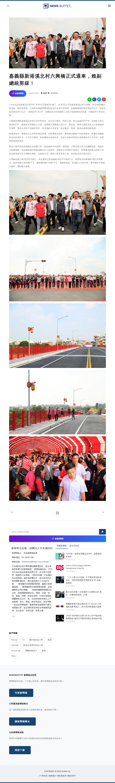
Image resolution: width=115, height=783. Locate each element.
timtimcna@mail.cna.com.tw (35, 561)
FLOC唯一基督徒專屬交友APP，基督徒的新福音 (84, 555)
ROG (13, 656)
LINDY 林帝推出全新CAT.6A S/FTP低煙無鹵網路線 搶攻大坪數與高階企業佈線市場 (84, 617)
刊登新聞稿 (21, 692)
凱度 (50, 640)
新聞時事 (54, 93)
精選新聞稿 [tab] (62, 545)
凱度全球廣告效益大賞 (33, 645)
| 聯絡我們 (71, 775)
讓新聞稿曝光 (22, 721)
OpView (15, 645)
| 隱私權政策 (61, 775)
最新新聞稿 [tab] (74, 545)
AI (24, 640)
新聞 (45, 93)
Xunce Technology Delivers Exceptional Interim (78, 567)
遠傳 (44, 650)
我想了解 (20, 750)
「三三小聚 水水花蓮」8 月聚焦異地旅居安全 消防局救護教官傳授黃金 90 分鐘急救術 (83, 580)
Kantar (14, 640)
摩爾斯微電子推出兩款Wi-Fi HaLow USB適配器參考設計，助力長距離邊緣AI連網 (83, 605)
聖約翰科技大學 (36, 640)
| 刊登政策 (43, 775)
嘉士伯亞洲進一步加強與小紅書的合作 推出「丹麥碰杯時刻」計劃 (84, 593)
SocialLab (15, 650)
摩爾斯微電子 (31, 650)
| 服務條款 (52, 775)
